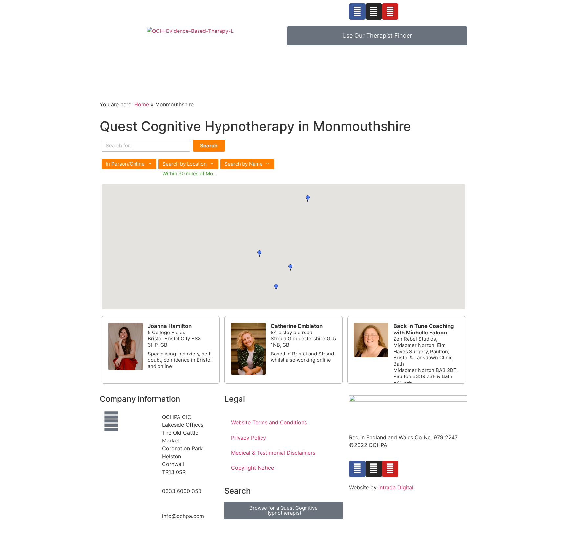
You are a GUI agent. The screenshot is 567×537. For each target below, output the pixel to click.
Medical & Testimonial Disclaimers (273, 452)
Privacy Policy (248, 437)
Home (108, 66)
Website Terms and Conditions (269, 422)
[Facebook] (357, 11)
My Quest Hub (331, 66)
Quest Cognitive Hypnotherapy (166, 66)
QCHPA (367, 66)
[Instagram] (374, 11)
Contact (111, 79)
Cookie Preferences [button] (375, 502)
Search (208, 145)
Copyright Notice (252, 467)
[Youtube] (390, 11)
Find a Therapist (414, 66)
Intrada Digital (395, 487)
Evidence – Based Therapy (260, 66)
